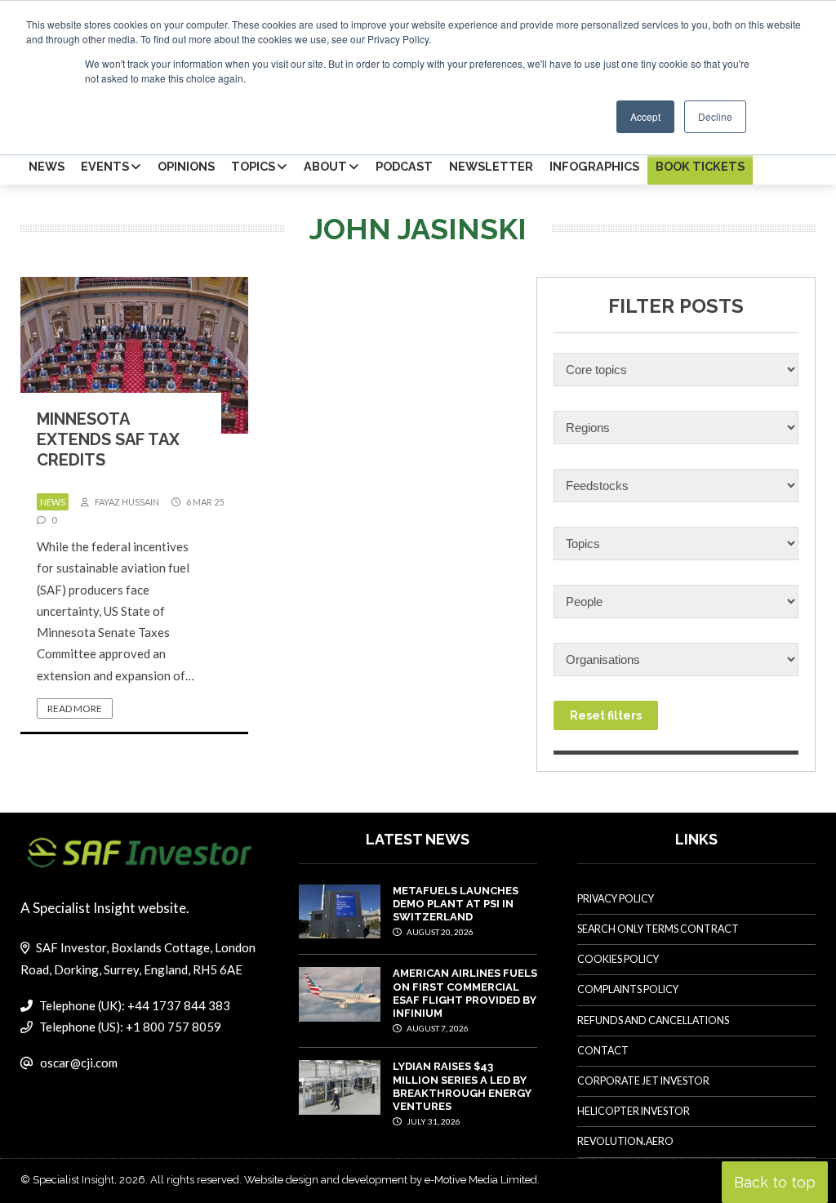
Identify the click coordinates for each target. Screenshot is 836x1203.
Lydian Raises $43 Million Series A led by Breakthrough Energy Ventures (462, 1086)
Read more (74, 708)
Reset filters (606, 715)
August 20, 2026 (439, 932)
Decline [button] (715, 116)
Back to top (775, 1182)
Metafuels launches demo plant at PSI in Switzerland (455, 904)
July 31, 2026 (432, 1121)
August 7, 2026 (437, 1028)
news (52, 502)
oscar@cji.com (79, 1062)
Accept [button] (645, 116)
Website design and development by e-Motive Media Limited (390, 1180)
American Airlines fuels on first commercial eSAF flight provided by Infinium (465, 993)
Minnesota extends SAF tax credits (108, 439)
